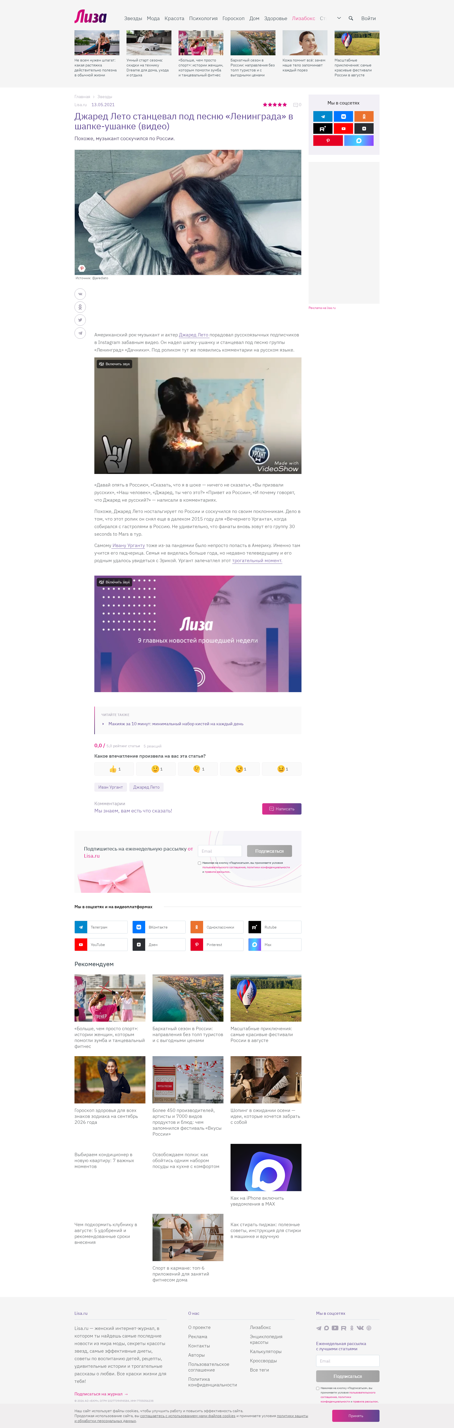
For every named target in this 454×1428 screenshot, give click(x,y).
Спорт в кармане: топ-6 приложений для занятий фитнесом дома (181, 1274)
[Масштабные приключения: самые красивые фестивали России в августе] (357, 42)
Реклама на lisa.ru (322, 308)
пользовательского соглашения (223, 867)
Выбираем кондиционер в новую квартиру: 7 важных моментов (104, 1160)
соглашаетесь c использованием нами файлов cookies (188, 1415)
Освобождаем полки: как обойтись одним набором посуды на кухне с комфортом (186, 1160)
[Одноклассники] (364, 116)
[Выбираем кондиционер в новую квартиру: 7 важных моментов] (109, 1146)
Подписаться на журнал (98, 1394)
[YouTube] (343, 128)
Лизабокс (303, 18)
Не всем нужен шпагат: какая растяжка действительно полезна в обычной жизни (95, 67)
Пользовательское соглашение (208, 1367)
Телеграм (99, 927)
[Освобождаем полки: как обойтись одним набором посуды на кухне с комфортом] (188, 1146)
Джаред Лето (194, 334)
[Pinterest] (328, 140)
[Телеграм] (322, 116)
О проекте (199, 1327)
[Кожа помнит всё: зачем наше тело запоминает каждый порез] (305, 42)
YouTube (98, 944)
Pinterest (214, 944)
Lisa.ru (80, 104)
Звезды (133, 18)
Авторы (196, 1355)
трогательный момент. (257, 560)
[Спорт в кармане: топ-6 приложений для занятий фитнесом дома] (188, 1237)
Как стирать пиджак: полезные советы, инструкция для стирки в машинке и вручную (266, 1230)
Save (82, 268)
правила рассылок (217, 871)
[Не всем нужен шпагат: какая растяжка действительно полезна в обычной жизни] (96, 42)
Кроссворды (263, 1360)
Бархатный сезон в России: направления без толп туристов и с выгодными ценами (253, 67)
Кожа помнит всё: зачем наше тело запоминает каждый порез (304, 65)
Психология (203, 18)
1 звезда (265, 104)
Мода (153, 18)
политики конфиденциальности (268, 867)
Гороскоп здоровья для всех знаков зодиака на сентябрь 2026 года (106, 1116)
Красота (174, 18)
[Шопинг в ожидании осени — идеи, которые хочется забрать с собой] (266, 1079)
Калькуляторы (266, 1351)
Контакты (199, 1345)
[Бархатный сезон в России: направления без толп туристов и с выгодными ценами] (253, 42)
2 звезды (270, 104)
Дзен (153, 944)
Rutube (271, 927)
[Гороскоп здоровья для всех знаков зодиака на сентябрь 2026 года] (109, 1079)
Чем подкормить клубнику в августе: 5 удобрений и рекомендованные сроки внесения (105, 1233)
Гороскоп (234, 18)
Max (268, 944)
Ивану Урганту (128, 545)
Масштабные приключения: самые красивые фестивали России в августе (353, 67)
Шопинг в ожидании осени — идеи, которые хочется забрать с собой (265, 1116)
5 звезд (285, 104)
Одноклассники (220, 927)
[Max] (359, 140)
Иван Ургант (110, 787)
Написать (285, 809)
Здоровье (275, 18)
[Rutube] (322, 128)
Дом (254, 18)
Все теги (259, 1370)
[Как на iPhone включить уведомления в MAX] (266, 1167)
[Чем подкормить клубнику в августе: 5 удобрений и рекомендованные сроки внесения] (109, 1216)
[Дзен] (364, 128)
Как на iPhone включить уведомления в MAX (257, 1201)
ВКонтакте (158, 927)
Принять (356, 1415)
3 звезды (275, 104)
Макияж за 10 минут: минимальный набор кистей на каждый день (176, 723)
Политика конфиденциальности (212, 1382)
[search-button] (351, 18)
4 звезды (280, 104)
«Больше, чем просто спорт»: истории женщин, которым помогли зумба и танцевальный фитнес (201, 67)
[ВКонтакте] (343, 116)
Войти (368, 18)
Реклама (197, 1336)
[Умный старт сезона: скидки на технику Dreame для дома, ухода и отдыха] (149, 42)
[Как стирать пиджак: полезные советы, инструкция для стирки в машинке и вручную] (266, 1216)
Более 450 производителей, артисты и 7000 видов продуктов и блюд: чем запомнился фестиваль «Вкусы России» (187, 1122)
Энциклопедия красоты (266, 1339)
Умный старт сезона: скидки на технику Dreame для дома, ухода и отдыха (148, 67)
